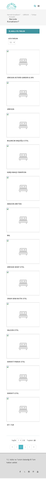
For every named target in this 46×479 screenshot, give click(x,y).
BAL (8, 235)
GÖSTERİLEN (13, 38)
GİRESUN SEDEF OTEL (15, 267)
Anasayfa (12, 17)
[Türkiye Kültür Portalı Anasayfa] (11, 6)
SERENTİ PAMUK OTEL (16, 362)
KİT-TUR (10, 425)
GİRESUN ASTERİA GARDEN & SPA (20, 77)
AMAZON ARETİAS (14, 204)
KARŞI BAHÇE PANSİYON (16, 172)
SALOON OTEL (13, 330)
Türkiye (33, 15)
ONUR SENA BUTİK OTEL (17, 298)
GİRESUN (26, 15)
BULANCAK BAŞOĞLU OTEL (17, 141)
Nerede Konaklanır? (13, 15)
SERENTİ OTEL (13, 393)
